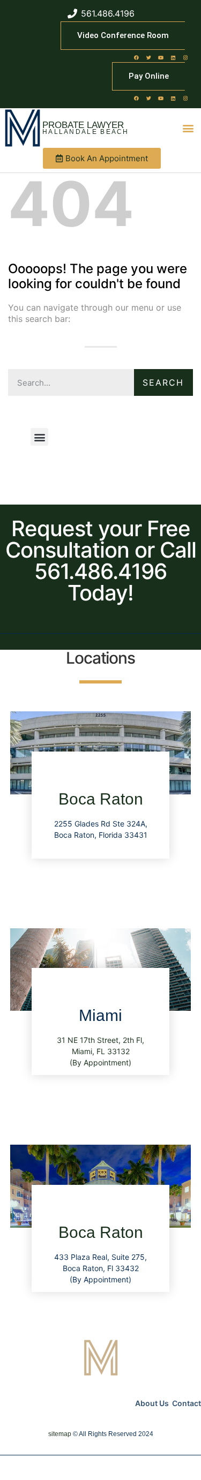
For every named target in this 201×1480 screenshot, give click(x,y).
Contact (186, 1403)
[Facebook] (136, 57)
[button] (188, 128)
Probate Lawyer (83, 125)
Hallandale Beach (85, 132)
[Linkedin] (173, 57)
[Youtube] (161, 57)
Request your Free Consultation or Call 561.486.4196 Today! (100, 560)
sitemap (59, 1434)
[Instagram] (185, 57)
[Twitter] (148, 57)
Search (163, 382)
